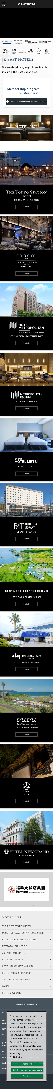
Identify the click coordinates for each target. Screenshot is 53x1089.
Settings (27, 1076)
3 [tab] (25, 905)
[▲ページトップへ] (48, 1084)
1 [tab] (19, 905)
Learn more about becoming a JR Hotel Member (28, 101)
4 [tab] (28, 905)
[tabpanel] (26, 889)
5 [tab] (31, 905)
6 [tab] (34, 905)
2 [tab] (22, 905)
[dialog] (26, 1046)
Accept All (27, 1064)
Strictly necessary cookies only (27, 1070)
